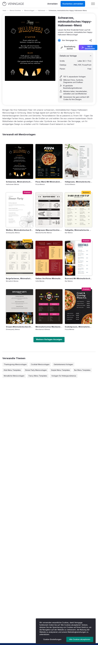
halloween (41, 10)
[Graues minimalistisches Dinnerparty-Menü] (19, 306)
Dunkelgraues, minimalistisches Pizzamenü (78, 327)
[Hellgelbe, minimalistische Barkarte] (78, 209)
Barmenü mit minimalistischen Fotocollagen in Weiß (78, 278)
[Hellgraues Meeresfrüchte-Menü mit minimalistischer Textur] (49, 209)
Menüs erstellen (15, 10)
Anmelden (52, 3)
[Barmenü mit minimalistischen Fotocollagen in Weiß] (78, 258)
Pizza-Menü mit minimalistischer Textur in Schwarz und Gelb (49, 182)
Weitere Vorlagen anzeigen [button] (49, 339)
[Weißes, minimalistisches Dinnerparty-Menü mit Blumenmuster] (19, 209)
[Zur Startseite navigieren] (13, 4)
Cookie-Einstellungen (52, 639)
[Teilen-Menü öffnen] (90, 40)
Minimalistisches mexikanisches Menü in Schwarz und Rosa (49, 327)
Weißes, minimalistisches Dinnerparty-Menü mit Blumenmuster (19, 230)
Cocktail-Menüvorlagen (40, 364)
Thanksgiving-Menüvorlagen (15, 364)
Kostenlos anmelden (73, 3)
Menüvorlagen (29, 10)
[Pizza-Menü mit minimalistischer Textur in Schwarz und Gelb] (49, 161)
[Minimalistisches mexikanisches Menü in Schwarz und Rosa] (49, 306)
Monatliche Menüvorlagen (14, 376)
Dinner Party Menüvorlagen (36, 370)
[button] (68, 47)
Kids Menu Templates (12, 370)
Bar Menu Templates (82, 370)
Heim (4, 10)
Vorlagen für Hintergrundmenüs (63, 376)
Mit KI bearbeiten (90, 47)
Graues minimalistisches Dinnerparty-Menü (19, 327)
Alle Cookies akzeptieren (79, 639)
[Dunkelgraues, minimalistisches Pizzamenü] (78, 306)
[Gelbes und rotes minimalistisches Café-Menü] (49, 258)
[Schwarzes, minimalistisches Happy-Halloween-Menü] (19, 161)
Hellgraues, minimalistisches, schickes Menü (78, 182)
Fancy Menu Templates (38, 376)
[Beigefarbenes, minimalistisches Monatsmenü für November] (19, 258)
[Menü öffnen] (93, 3)
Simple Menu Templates (60, 370)
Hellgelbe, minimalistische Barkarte (78, 230)
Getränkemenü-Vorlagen (63, 364)
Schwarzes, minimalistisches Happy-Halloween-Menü (19, 182)
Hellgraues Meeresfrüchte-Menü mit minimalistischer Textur (49, 230)
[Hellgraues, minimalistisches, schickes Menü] (78, 161)
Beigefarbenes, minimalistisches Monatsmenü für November (19, 278)
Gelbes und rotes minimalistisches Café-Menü (49, 278)
